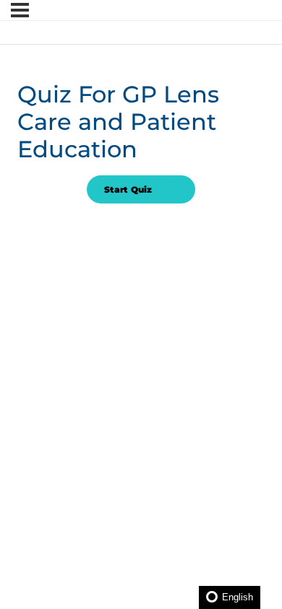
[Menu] (20, 10)
